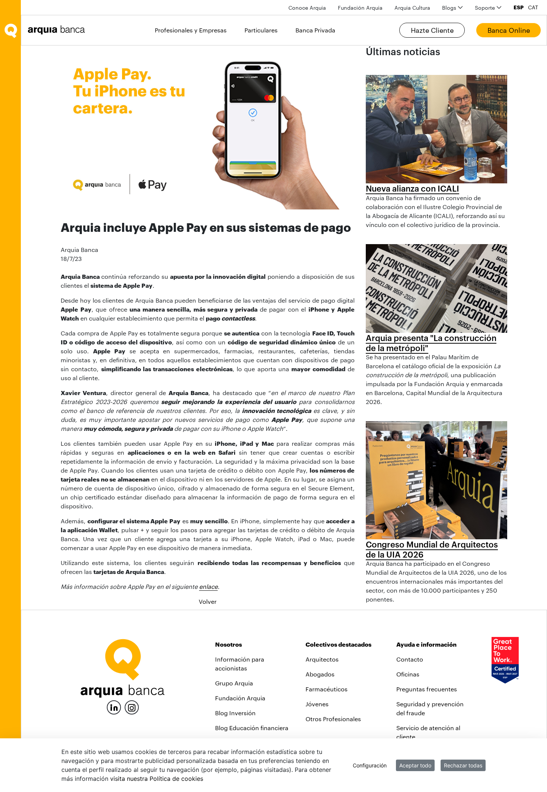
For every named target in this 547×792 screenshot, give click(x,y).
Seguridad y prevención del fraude (430, 708)
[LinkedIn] (113, 706)
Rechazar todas (463, 765)
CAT (533, 7)
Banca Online (508, 30)
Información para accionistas (239, 664)
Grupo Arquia (234, 683)
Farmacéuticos (327, 688)
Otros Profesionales (333, 718)
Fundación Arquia (240, 697)
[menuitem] (307, 8)
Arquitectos (322, 659)
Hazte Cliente (432, 30)
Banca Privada (315, 30)
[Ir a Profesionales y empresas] (58, 30)
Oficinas (407, 674)
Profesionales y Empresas (191, 30)
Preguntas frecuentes (426, 688)
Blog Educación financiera (251, 727)
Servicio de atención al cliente (428, 732)
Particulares (261, 30)
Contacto (409, 659)
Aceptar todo (415, 765)
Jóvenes (317, 703)
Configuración (370, 765)
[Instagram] (131, 706)
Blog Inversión (235, 712)
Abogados (320, 674)
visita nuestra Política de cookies (156, 778)
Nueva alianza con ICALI (412, 188)
